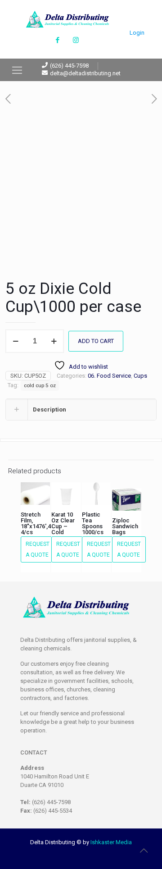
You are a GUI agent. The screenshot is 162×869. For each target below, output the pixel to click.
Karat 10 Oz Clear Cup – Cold (63, 523)
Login (137, 32)
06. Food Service (109, 375)
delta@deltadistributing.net (85, 73)
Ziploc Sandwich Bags (125, 526)
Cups (140, 375)
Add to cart (96, 341)
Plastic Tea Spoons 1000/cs (93, 523)
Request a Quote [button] (38, 549)
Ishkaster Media (111, 842)
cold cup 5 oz (40, 385)
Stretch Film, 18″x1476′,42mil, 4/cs (42, 523)
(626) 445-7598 (69, 65)
